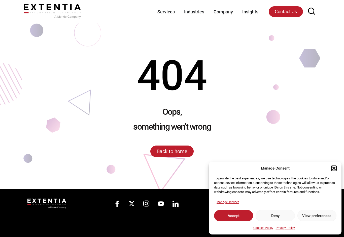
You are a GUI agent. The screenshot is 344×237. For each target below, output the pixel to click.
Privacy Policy (285, 228)
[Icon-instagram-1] (146, 204)
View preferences (316, 216)
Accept (233, 216)
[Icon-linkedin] (175, 204)
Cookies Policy (263, 228)
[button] (333, 168)
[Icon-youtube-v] (161, 204)
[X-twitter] (132, 204)
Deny (275, 216)
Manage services (228, 202)
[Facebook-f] (117, 204)
